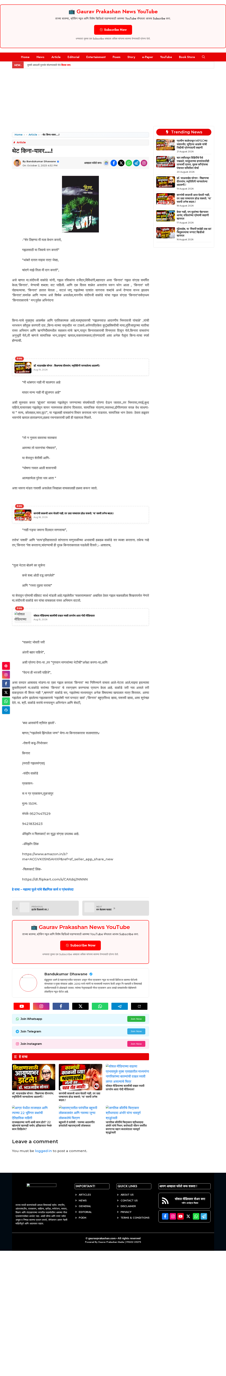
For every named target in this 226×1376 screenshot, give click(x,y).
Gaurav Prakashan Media (111, 1242)
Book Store (187, 57)
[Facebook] (6, 683)
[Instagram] (6, 675)
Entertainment (96, 57)
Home (25, 57)
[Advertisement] (113, 95)
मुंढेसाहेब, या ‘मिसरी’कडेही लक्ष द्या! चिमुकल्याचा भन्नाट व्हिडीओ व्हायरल (194, 232)
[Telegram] (6, 710)
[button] (203, 57)
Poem (116, 57)
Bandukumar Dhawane (41, 161)
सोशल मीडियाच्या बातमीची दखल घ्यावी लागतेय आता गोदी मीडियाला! (125, 1087)
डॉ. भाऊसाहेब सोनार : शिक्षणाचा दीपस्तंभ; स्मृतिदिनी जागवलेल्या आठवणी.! (33, 1095)
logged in (43, 1151)
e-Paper (147, 57)
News (40, 57)
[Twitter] (6, 692)
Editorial (73, 57)
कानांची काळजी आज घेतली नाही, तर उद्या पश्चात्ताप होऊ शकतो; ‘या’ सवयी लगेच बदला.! (79, 1097)
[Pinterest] (6, 666)
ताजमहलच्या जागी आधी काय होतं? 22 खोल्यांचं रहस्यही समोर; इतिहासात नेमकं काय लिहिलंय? (32, 1126)
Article (56, 57)
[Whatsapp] (6, 701)
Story (131, 57)
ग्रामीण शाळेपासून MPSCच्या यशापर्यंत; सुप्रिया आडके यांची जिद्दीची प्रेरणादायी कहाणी (192, 144)
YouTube (166, 57)
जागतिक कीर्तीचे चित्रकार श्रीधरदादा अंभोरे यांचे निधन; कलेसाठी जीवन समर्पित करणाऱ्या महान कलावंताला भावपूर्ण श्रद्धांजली (126, 1127)
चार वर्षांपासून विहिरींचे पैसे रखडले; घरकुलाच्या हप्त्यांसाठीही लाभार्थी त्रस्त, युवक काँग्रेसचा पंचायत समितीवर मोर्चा (193, 163)
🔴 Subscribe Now (113, 29)
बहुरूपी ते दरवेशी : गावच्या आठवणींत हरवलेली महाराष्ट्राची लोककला (77, 1124)
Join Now (136, 1018)
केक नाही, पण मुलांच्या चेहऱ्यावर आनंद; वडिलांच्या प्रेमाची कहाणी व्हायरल (193, 215)
